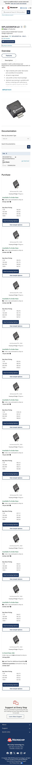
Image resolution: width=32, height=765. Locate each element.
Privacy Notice (18, 761)
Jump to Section (7, 45)
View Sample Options (16, 225)
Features (9, 56)
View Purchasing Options (10, 221)
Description (9, 60)
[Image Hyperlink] (12, 8)
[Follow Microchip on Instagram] (21, 753)
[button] (6, 38)
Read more (7, 90)
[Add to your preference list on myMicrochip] (21, 26)
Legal (24, 761)
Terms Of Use (10, 761)
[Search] (28, 12)
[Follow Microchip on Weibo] (24, 753)
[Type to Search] (28, 147)
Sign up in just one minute (18, 3)
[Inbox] (30, 8)
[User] (25, 8)
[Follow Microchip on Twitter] (14, 753)
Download (26, 161)
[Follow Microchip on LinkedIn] (11, 753)
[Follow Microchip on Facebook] (7, 753)
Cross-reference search (7, 15)
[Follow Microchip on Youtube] (18, 753)
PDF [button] (10, 36)
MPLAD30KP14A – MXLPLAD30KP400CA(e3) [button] (19, 36)
